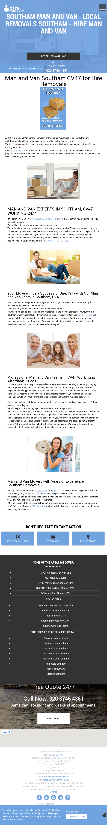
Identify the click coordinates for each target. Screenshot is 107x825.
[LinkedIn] (60, 797)
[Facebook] (39, 797)
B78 (54, 240)
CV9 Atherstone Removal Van (55, 593)
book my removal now (53, 56)
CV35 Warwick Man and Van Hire (56, 582)
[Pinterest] (67, 797)
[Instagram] (53, 797)
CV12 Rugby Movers (55, 577)
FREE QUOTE (53, 541)
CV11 (59, 240)
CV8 (32, 218)
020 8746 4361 (16, 150)
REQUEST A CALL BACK (18, 541)
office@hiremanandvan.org (57, 776)
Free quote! (53, 718)
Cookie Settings (73, 812)
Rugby (44, 490)
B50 (42, 218)
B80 (66, 240)
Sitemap (53, 791)
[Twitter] (46, 797)
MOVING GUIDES (88, 541)
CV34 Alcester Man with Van (56, 572)
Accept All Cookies (77, 816)
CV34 (47, 218)
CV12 (53, 218)
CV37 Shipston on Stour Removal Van (55, 587)
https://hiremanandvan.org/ (56, 779)
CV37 (48, 240)
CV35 (36, 218)
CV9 (61, 218)
